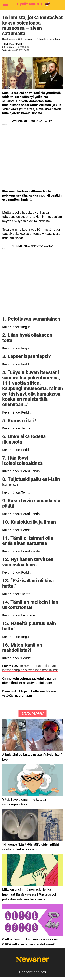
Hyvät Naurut (8, 39)
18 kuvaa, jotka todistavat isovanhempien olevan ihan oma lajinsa (30, 668)
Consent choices (32, 972)
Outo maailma (25, 39)
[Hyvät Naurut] (32, 4)
